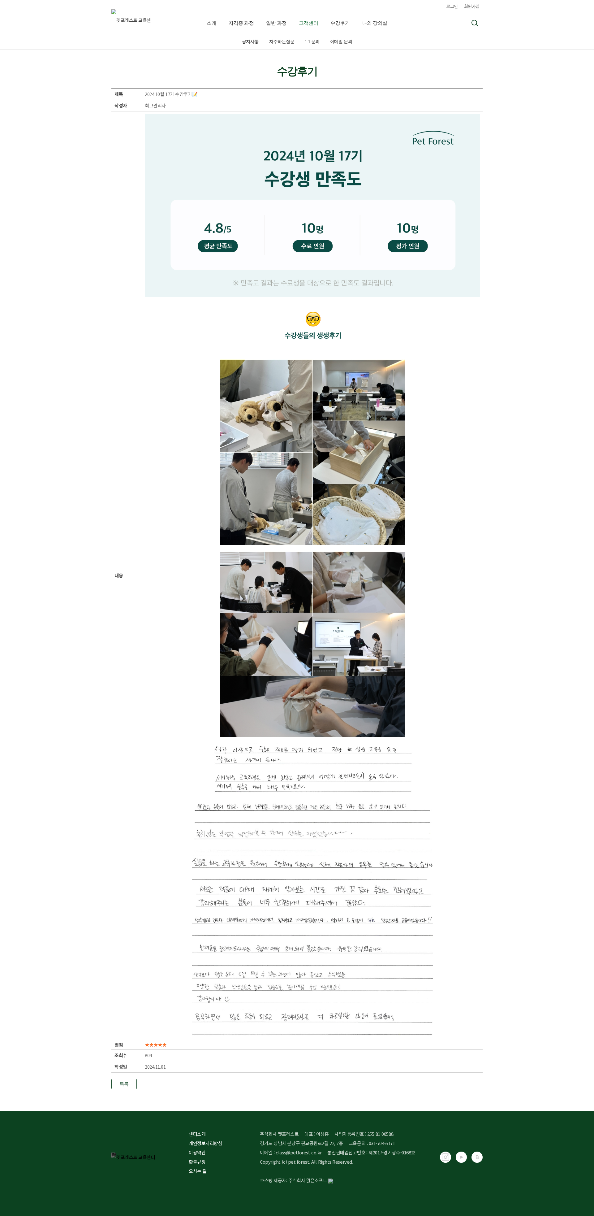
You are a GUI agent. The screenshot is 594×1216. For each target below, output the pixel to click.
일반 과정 (276, 23)
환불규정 (197, 1161)
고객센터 (308, 23)
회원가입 (472, 6)
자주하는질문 (281, 41)
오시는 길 (198, 1171)
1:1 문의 (312, 41)
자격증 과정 (241, 23)
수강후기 (340, 23)
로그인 (452, 6)
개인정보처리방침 (205, 1143)
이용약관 (197, 1152)
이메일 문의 (341, 41)
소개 (211, 23)
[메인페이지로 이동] (112, 17)
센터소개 (197, 1134)
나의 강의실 (374, 23)
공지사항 (250, 41)
